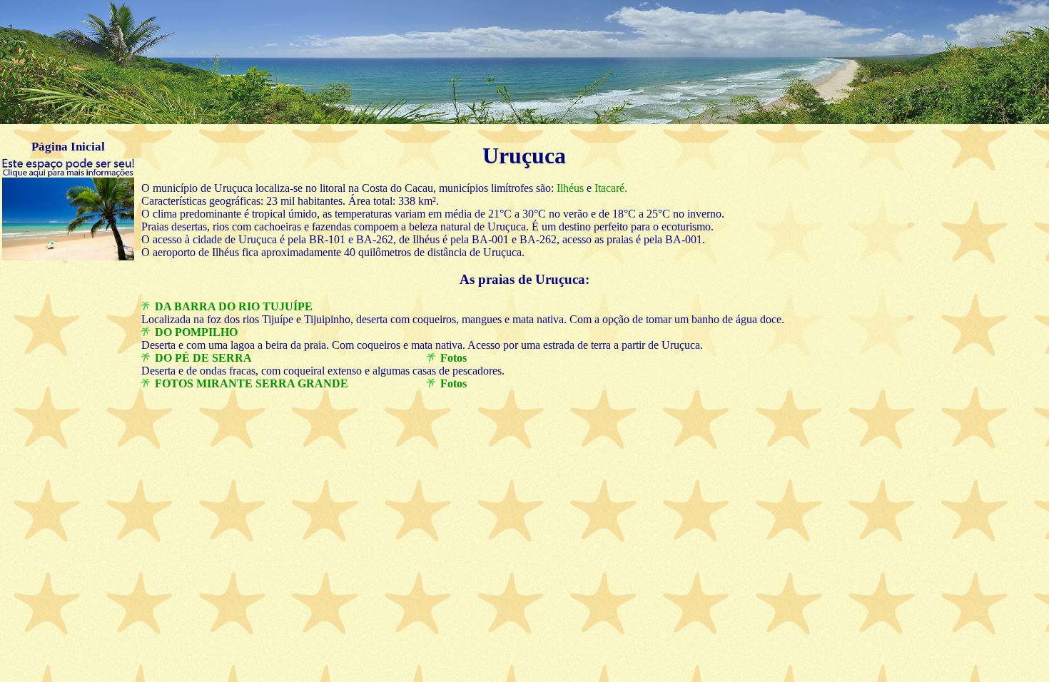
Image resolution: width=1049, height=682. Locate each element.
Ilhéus (569, 188)
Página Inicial (68, 146)
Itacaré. (609, 188)
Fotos (453, 358)
